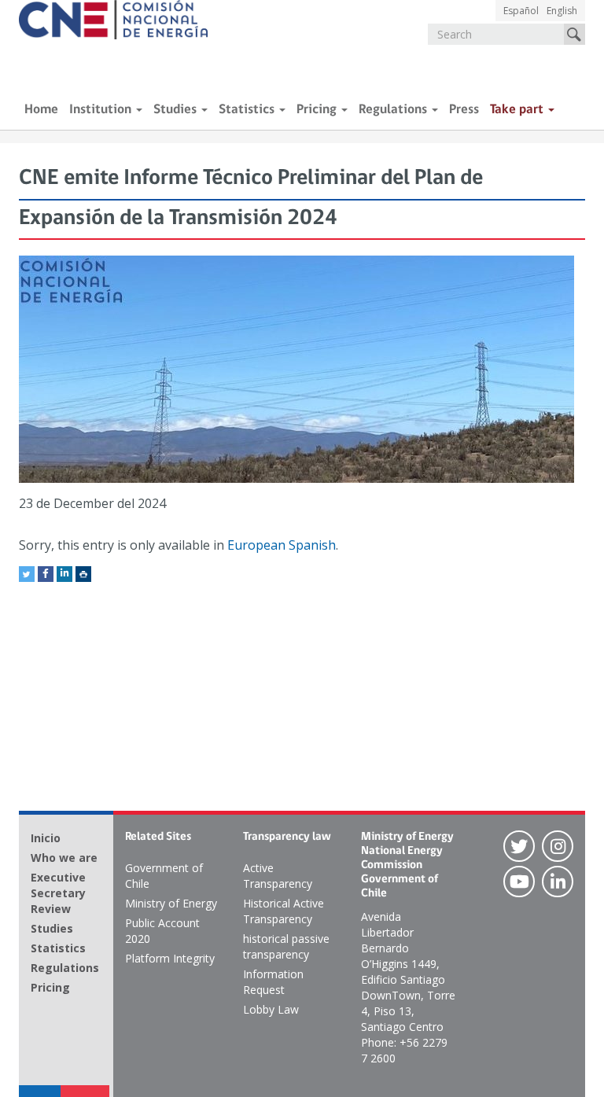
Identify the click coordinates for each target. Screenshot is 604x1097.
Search (574, 34)
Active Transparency (277, 875)
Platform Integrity (170, 958)
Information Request (273, 981)
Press (464, 109)
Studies (176, 109)
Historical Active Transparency (283, 911)
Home (41, 109)
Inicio (46, 837)
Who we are (64, 857)
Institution (101, 109)
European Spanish (281, 545)
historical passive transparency (286, 946)
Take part (518, 109)
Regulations (394, 109)
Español (521, 10)
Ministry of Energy (171, 903)
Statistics (248, 109)
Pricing (318, 109)
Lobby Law (271, 1009)
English (562, 10)
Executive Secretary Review (58, 893)
